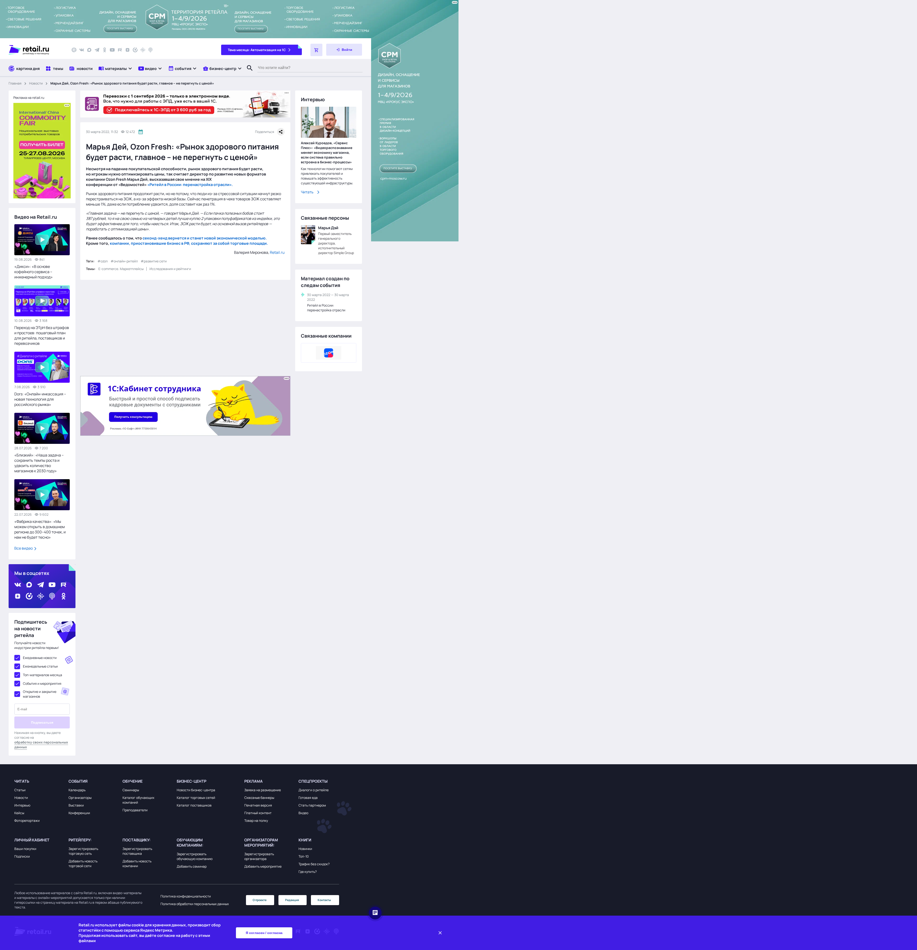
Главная (15, 83)
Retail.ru (277, 252)
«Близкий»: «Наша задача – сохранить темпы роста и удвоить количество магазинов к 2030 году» (39, 462)
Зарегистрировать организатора (259, 856)
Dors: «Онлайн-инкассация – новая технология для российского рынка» (40, 399)
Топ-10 (304, 856)
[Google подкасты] (142, 50)
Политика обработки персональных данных (194, 904)
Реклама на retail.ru (28, 97)
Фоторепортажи (27, 820)
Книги (305, 840)
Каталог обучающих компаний (138, 800)
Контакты (324, 900)
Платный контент (258, 813)
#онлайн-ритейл (124, 261)
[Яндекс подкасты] (135, 50)
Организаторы (80, 797)
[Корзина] (316, 50)
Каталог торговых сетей (196, 797)
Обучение (133, 781)
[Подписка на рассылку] (74, 50)
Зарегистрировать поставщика (137, 851)
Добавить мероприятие (263, 866)
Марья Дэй (328, 227)
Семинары (131, 790)
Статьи (20, 790)
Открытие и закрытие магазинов (39, 694)
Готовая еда (308, 797)
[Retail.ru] (36, 50)
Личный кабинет (31, 840)
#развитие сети (154, 261)
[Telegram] (97, 50)
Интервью (22, 805)
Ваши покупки (25, 848)
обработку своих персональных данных (41, 744)
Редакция (292, 900)
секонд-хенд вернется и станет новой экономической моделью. (205, 238)
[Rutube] (119, 50)
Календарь (77, 790)
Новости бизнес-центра (196, 790)
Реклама (253, 781)
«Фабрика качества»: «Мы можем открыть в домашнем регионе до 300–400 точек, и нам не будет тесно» (40, 529)
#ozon (102, 261)
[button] (115, 68)
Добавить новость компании (137, 863)
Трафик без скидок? (314, 864)
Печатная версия (258, 805)
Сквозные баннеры (259, 797)
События (78, 781)
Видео (303, 813)
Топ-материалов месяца (42, 675)
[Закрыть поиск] (247, 72)
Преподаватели (135, 810)
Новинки (305, 848)
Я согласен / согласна (264, 933)
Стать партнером (312, 805)
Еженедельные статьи (40, 666)
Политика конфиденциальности (185, 896)
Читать (307, 192)
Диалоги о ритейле (314, 790)
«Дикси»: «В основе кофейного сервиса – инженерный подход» (33, 272)
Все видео (23, 548)
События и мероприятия (42, 683)
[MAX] (89, 50)
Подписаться (42, 722)
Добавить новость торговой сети (83, 863)
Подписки (22, 856)
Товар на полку (256, 820)
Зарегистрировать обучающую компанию (195, 856)
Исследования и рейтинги (170, 268)
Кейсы (19, 813)
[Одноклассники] (104, 50)
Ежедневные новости (40, 657)
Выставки (76, 805)
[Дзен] (127, 50)
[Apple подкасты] (150, 50)
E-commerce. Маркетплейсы (121, 268)
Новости (36, 83)
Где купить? (308, 871)
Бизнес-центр (191, 781)
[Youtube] (112, 50)
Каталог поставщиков (194, 805)
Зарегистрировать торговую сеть (83, 851)
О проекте (260, 900)
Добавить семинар (192, 866)
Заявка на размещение (262, 790)
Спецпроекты (313, 781)
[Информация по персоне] (308, 234)
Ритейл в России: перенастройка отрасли (326, 307)
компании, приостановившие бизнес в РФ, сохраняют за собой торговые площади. (189, 243)
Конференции (79, 813)
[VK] (81, 50)
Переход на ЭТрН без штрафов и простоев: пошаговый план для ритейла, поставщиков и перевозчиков (41, 335)
